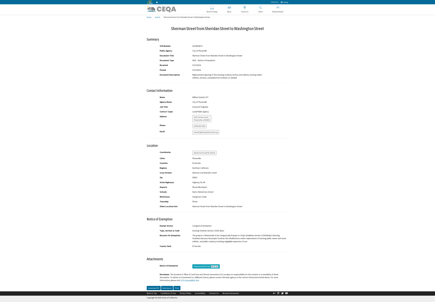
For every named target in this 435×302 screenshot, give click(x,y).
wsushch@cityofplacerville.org (206, 132)
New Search (167, 288)
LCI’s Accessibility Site (189, 280)
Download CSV (153, 288)
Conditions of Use (168, 293)
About (229, 12)
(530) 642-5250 (199, 126)
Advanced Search (277, 12)
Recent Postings (212, 12)
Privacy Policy (185, 293)
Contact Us (274, 2)
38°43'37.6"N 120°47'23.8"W (204, 153)
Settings (285, 2)
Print (177, 288)
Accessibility (200, 293)
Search (260, 12)
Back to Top (152, 293)
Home (149, 17)
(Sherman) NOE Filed (206, 266)
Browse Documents (230, 293)
